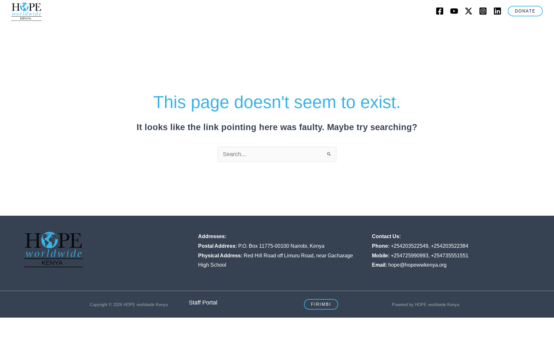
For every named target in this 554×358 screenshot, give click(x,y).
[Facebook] (440, 11)
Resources (428, 30)
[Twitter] (469, 11)
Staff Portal (203, 302)
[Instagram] (483, 11)
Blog (364, 30)
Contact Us (393, 30)
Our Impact (285, 30)
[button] (525, 11)
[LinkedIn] (497, 11)
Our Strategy (242, 30)
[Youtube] (454, 11)
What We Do (197, 30)
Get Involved (328, 30)
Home (120, 30)
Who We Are (152, 30)
